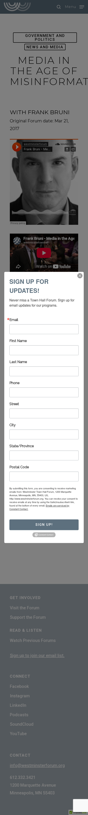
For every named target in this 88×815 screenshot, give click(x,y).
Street (14, 404)
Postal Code (19, 467)
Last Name (18, 362)
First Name (18, 341)
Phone (14, 383)
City (12, 425)
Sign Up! (44, 525)
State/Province (21, 446)
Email (13, 320)
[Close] (79, 275)
